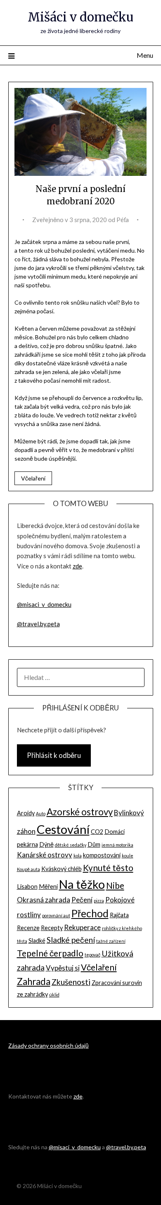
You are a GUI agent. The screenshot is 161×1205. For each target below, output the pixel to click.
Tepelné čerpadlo (50, 953)
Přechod (90, 913)
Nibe (115, 885)
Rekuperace (82, 927)
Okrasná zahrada (43, 899)
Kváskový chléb (61, 868)
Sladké (36, 940)
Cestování (63, 829)
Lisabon (27, 886)
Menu (145, 55)
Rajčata (119, 915)
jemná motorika (117, 845)
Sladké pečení (71, 940)
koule (127, 855)
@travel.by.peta (38, 623)
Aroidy (26, 813)
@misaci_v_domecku (44, 604)
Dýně (46, 844)
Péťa (122, 219)
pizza (99, 900)
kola (77, 855)
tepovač (92, 954)
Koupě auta (28, 869)
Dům (94, 844)
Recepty (52, 927)
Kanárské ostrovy (44, 854)
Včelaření (33, 478)
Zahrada (33, 981)
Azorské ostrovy (80, 811)
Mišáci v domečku (80, 17)
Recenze (28, 927)
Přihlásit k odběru (54, 755)
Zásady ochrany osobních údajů (48, 1045)
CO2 (97, 831)
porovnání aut (56, 915)
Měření (48, 886)
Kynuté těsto (108, 867)
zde (77, 566)
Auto (40, 813)
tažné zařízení (110, 941)
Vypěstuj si (63, 968)
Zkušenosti (71, 982)
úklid (54, 994)
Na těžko (82, 884)
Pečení (81, 899)
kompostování (102, 855)
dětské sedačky (70, 845)
